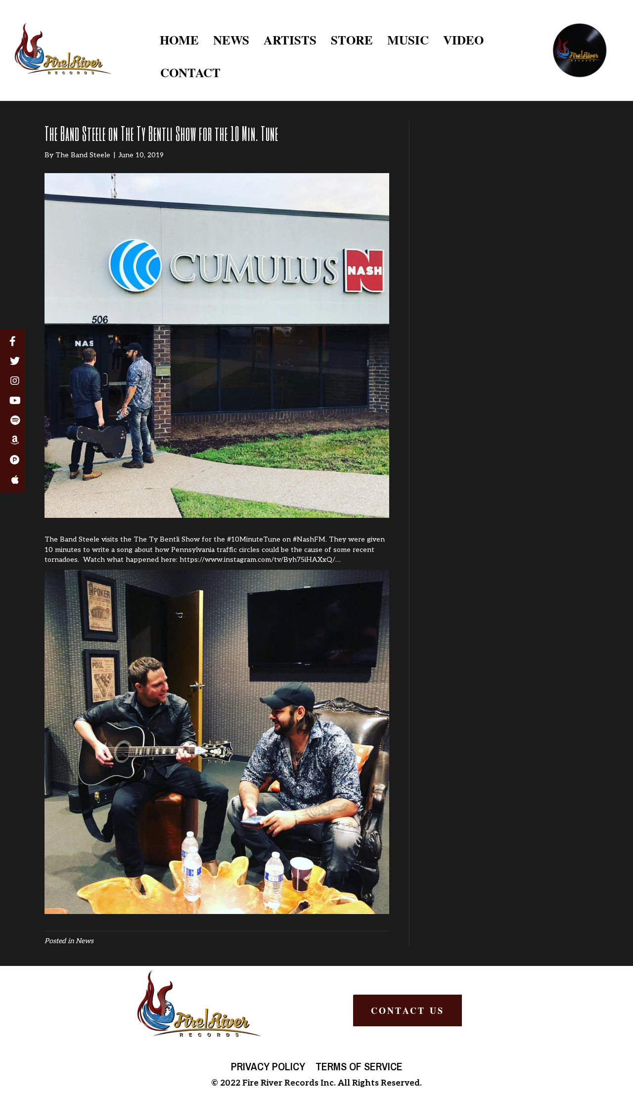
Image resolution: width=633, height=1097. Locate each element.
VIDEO (463, 40)
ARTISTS (290, 40)
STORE (352, 40)
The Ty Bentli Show (167, 539)
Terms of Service (359, 1066)
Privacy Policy (268, 1066)
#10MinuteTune (253, 539)
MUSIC (408, 40)
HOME (179, 40)
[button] (407, 1010)
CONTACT (190, 72)
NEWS (231, 40)
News (84, 941)
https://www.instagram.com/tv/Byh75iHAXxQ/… (260, 559)
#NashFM (309, 539)
